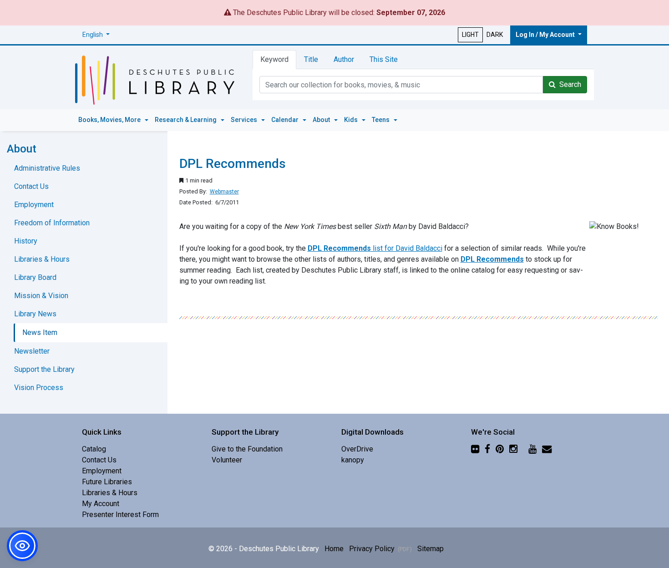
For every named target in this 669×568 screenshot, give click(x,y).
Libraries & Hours (42, 259)
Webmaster (224, 191)
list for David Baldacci (375, 248)
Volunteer (227, 460)
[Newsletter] (547, 449)
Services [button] (244, 119)
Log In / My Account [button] (546, 34)
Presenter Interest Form (120, 514)
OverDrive (357, 449)
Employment (34, 204)
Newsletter (32, 351)
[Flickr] (475, 449)
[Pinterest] (500, 449)
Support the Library (44, 369)
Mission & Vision (41, 295)
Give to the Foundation (247, 449)
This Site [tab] (384, 59)
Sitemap (430, 548)
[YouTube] (532, 449)
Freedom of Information (52, 222)
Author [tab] (344, 59)
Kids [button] (351, 119)
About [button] (322, 119)
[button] (96, 34)
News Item (39, 332)
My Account (100, 503)
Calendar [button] (285, 119)
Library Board (35, 277)
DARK (495, 34)
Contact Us (31, 186)
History (25, 241)
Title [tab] (311, 59)
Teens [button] (381, 119)
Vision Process (38, 387)
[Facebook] (487, 449)
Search (568, 84)
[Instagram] (513, 449)
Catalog (94, 449)
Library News (35, 313)
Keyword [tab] (274, 59)
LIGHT (470, 34)
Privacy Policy (380, 548)
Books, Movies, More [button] (110, 119)
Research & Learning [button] (186, 119)
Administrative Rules (47, 168)
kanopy (352, 460)
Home (334, 548)
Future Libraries (107, 481)
